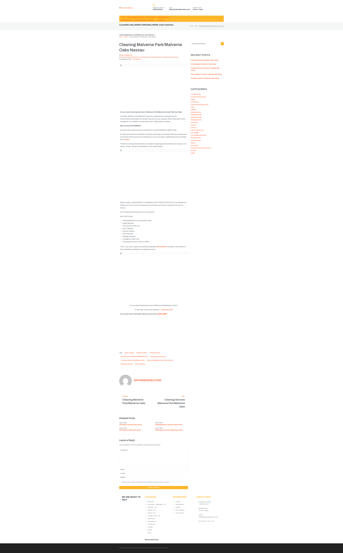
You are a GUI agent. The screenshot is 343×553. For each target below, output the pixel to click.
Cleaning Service (135, 57)
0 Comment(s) (137, 59)
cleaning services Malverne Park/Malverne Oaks (134, 356)
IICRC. (127, 139)
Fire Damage (195, 132)
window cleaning (140, 364)
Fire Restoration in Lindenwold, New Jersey (205, 78)
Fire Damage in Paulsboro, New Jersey (203, 64)
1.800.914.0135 (157, 9)
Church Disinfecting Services (199, 104)
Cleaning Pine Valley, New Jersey (130, 430)
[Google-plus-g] (215, 548)
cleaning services (155, 352)
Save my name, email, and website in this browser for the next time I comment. (145, 482)
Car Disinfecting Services (198, 97)
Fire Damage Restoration (198, 135)
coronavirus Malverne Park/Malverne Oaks (133, 360)
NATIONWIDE (161, 247)
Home (191, 26)
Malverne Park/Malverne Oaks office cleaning (160, 360)
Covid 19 (193, 125)
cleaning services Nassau (158, 356)
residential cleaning (127, 364)
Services (175, 57)
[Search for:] (205, 43)
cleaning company (141, 352)
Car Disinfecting (196, 94)
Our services (194, 145)
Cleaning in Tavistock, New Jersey (130, 424)
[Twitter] (208, 548)
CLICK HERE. (162, 314)
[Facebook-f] (202, 548)
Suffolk (193, 153)
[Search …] (221, 18)
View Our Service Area (151, 539)
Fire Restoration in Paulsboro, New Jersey (204, 60)
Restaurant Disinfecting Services (201, 148)
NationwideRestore (126, 55)
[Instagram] (221, 548)
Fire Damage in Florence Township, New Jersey (206, 74)
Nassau (193, 143)
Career (193, 99)
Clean (195, 26)
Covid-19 (193, 127)
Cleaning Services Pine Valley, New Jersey (169, 430)
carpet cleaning (129, 352)
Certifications (195, 102)
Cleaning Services (145, 57)
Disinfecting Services (197, 130)
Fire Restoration (196, 137)
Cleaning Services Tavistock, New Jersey (168, 424)
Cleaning (127, 57)
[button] (152, 20)
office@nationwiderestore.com (179, 9)
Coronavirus (194, 122)
